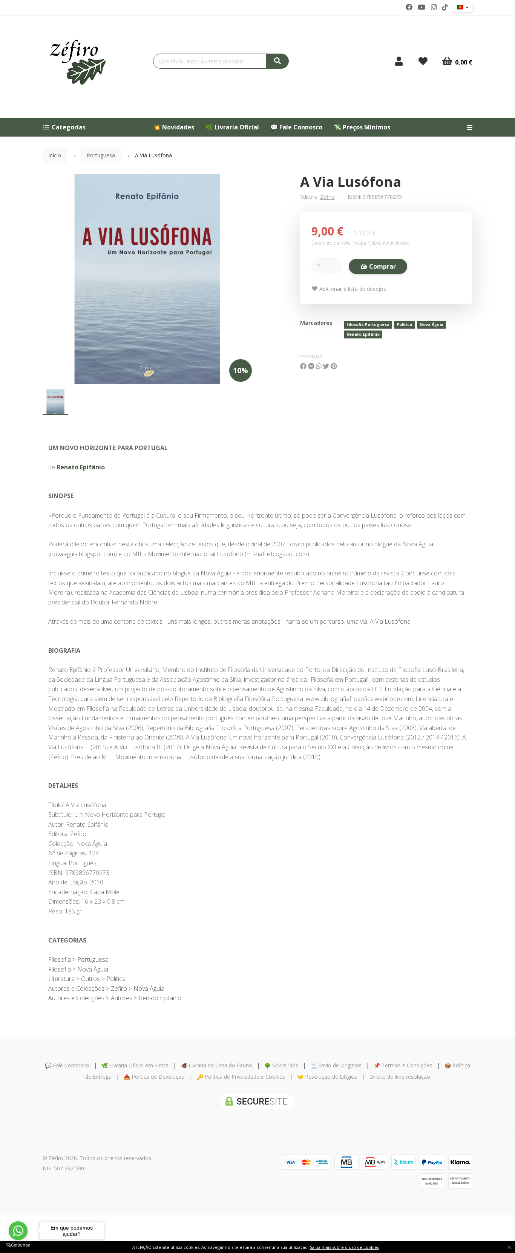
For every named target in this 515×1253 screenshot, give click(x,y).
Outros (90, 979)
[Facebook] (409, 7)
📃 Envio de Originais (336, 1065)
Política (404, 324)
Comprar (382, 266)
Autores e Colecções (76, 988)
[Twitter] (421, 7)
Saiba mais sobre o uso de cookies (344, 1247)
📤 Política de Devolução (154, 1076)
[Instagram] (434, 7)
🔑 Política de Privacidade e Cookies (241, 1076)
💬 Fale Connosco (296, 127)
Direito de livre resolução (399, 1076)
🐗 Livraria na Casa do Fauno (216, 1065)
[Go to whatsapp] (18, 1230)
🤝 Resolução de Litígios (327, 1076)
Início (54, 155)
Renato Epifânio (363, 334)
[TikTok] (445, 7)
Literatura (61, 979)
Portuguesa (101, 155)
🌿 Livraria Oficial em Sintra (135, 1065)
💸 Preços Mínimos (362, 127)
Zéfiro (327, 196)
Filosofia (59, 959)
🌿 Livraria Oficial (232, 127)
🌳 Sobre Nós (281, 1065)
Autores (121, 998)
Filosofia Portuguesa (367, 324)
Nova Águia (431, 324)
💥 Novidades (173, 127)
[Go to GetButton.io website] (18, 1245)
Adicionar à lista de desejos (352, 288)
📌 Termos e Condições (403, 1065)
